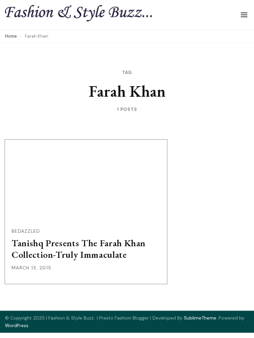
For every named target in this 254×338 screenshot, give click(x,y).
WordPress (16, 325)
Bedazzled (26, 231)
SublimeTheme (200, 318)
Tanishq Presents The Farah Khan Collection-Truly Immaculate (79, 248)
